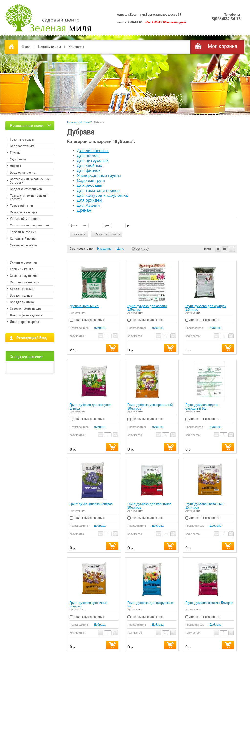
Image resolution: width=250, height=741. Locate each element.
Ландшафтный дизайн (26, 315)
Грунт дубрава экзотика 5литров (209, 603)
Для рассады (89, 185)
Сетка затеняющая (23, 212)
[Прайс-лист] (232, 249)
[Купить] (112, 348)
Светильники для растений (29, 225)
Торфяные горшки (23, 232)
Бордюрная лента (23, 172)
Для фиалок (88, 170)
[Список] (218, 249)
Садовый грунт (91, 180)
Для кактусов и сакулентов (102, 195)
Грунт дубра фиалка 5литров (91, 504)
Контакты (76, 46)
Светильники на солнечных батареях (29, 180)
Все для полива (21, 295)
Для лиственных (93, 150)
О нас (26, 46)
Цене (120, 248)
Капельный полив (23, 238)
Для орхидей (89, 200)
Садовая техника (22, 146)
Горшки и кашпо (21, 269)
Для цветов (88, 155)
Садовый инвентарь (24, 282)
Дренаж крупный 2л (84, 306)
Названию (104, 248)
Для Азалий (88, 205)
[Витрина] (225, 249)
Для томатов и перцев (98, 190)
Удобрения (18, 159)
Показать (79, 234)
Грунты (15, 152)
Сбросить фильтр (107, 234)
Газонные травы (22, 139)
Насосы (15, 166)
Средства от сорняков (26, 189)
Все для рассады (22, 289)
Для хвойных (89, 165)
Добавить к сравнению (89, 320)
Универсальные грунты (99, 175)
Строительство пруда (25, 308)
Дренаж (84, 210)
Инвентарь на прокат (25, 322)
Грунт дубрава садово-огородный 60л (202, 406)
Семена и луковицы (24, 276)
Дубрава (100, 327)
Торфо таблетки (21, 205)
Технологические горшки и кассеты (29, 197)
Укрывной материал (24, 219)
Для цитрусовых (93, 160)
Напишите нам (49, 46)
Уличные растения (23, 245)
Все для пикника (22, 302)
